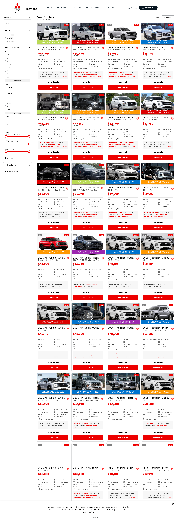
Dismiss (96, 517)
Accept (79, 517)
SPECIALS (75, 8)
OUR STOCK (61, 8)
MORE (109, 8)
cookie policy (88, 512)
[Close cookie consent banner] (172, 504)
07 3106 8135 (150, 8)
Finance (87, 8)
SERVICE (98, 8)
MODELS (49, 8)
